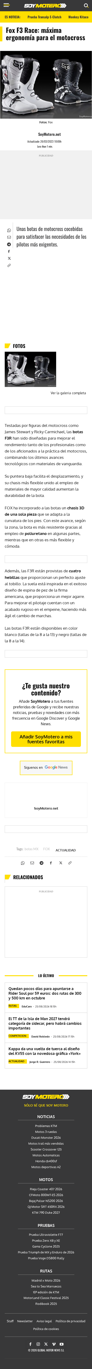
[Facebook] (8, 251)
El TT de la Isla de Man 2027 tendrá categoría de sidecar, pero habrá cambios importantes (45, 1023)
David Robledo (40, 1036)
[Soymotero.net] (46, 1096)
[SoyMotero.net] (34, 134)
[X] (8, 258)
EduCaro (27, 1006)
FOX (46, 849)
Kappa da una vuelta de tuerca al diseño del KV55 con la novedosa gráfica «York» (44, 1051)
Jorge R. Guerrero (39, 1062)
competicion (17, 1035)
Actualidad (66, 850)
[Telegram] (8, 244)
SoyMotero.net (49, 134)
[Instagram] (38, 1344)
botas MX (31, 849)
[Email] (8, 236)
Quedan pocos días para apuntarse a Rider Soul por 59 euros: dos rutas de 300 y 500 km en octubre (44, 993)
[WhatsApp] (8, 229)
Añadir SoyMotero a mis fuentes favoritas (46, 739)
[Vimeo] (54, 1344)
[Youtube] (61, 1344)
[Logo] (45, 6)
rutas (12, 1005)
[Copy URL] (8, 265)
